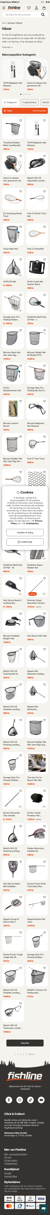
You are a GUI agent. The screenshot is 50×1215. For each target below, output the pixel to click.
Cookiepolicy (32, 523)
